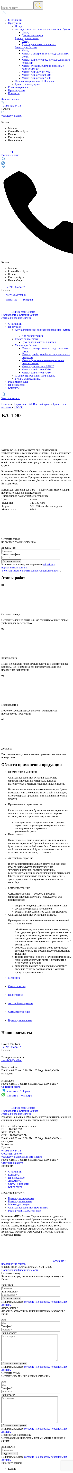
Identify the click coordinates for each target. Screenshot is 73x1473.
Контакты (14, 1174)
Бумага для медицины (21, 1198)
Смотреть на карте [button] (12, 1162)
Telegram (18, 1091)
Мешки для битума (19, 1204)
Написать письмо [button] (32, 1156)
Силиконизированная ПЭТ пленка (28, 1207)
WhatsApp (19, 1095)
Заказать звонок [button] (10, 99)
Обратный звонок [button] (11, 1153)
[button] (36, 13)
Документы (15, 1180)
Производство (16, 1177)
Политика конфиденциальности (20, 1270)
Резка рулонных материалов (24, 1210)
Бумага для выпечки (20, 1201)
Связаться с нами (11, 1086)
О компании (15, 1171)
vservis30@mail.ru (11, 115)
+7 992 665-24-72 (11, 105)
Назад (18, 26)
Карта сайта (15, 1186)
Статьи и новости (18, 1183)
